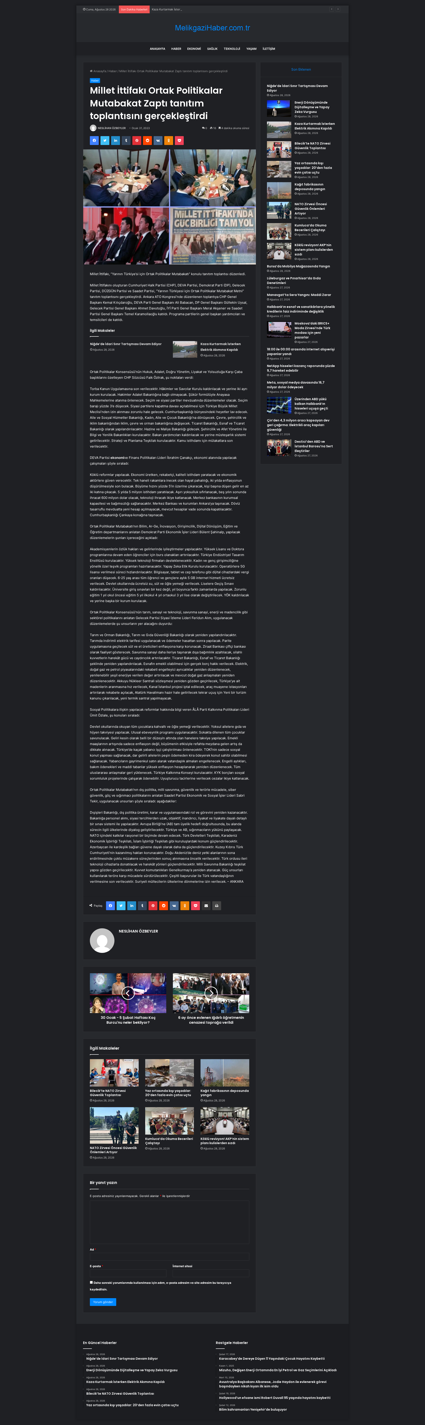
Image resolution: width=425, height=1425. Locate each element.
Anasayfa (157, 48)
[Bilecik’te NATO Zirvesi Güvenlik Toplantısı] (114, 1073)
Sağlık (212, 48)
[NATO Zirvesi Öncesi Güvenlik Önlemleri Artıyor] (114, 1125)
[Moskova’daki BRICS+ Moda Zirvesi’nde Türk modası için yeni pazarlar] (279, 329)
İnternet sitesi (182, 1266)
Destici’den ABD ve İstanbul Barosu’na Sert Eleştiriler (314, 446)
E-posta (96, 1266)
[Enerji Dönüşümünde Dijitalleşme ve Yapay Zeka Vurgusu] (279, 108)
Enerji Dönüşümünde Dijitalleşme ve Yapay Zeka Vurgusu (312, 107)
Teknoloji (232, 48)
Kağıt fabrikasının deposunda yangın (225, 1093)
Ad (93, 1249)
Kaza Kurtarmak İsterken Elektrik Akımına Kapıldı (185, 9)
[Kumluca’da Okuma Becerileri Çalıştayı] (169, 1121)
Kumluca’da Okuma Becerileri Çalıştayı (169, 1141)
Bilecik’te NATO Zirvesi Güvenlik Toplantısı (108, 1093)
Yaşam (251, 48)
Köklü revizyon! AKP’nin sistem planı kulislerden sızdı (225, 1141)
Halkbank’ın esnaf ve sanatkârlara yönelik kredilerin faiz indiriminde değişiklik (301, 309)
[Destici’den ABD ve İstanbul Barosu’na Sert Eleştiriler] (279, 447)
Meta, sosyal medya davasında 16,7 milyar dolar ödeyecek (296, 384)
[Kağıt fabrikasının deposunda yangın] (225, 1073)
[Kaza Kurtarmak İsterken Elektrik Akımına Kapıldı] (185, 349)
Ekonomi (194, 48)
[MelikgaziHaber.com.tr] (212, 27)
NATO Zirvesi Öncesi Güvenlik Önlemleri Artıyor (113, 1150)
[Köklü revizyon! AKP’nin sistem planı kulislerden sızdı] (225, 1121)
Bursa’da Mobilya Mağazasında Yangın (298, 266)
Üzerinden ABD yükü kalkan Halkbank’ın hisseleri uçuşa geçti (311, 404)
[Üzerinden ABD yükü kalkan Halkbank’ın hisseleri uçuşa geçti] (279, 405)
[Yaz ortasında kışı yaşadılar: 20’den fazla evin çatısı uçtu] (169, 1073)
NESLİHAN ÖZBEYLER (112, 128)
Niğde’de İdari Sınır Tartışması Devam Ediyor (126, 344)
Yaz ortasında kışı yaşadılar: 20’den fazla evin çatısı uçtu (168, 1093)
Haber (176, 48)
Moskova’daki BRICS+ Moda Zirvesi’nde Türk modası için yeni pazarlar (312, 330)
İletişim (269, 48)
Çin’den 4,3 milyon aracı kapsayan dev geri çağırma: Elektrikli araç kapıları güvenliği (298, 425)
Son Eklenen (301, 69)
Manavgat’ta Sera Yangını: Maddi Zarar (299, 295)
